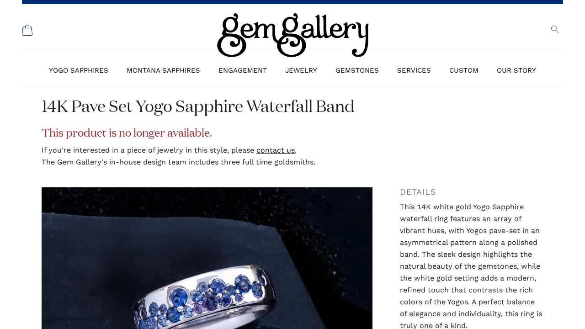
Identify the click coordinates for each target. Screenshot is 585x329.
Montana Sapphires (163, 70)
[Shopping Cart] (27, 30)
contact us (275, 150)
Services (414, 70)
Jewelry (301, 70)
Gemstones (357, 70)
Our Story (516, 70)
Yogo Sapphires (78, 70)
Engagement (242, 70)
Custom (464, 70)
